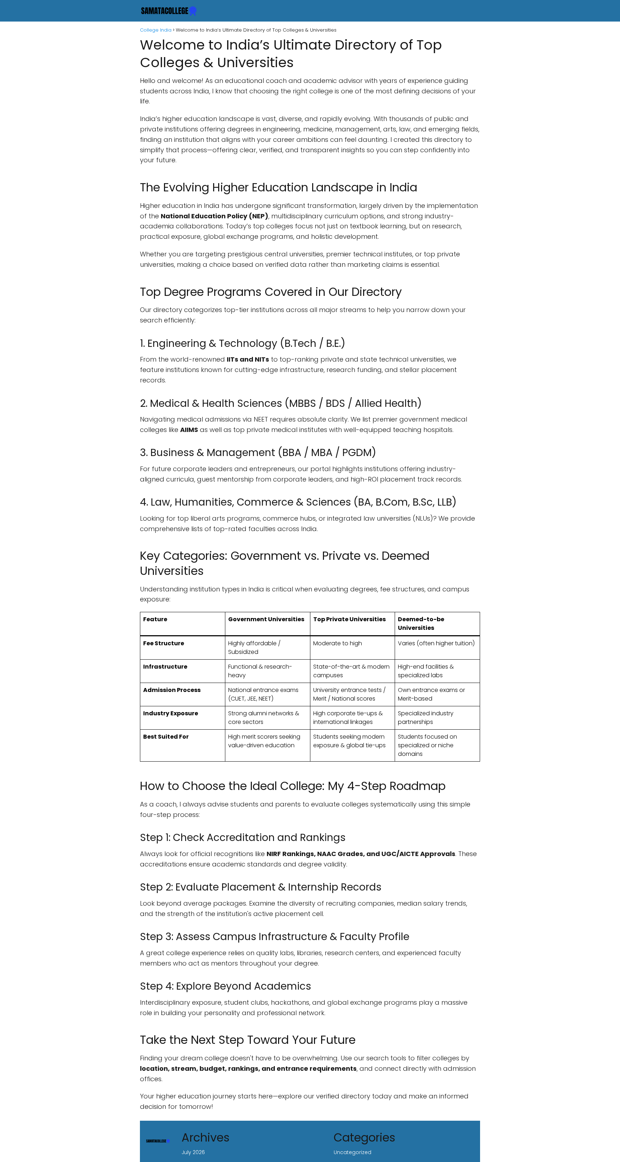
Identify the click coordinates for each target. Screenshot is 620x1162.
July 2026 (193, 1152)
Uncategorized (352, 1152)
